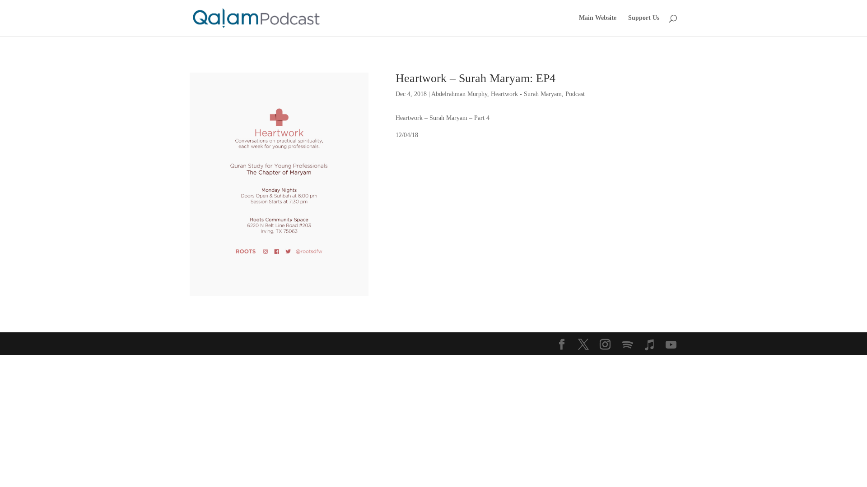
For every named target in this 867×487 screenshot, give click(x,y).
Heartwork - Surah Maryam (526, 94)
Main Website (597, 18)
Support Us (643, 18)
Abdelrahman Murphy (459, 94)
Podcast (575, 94)
